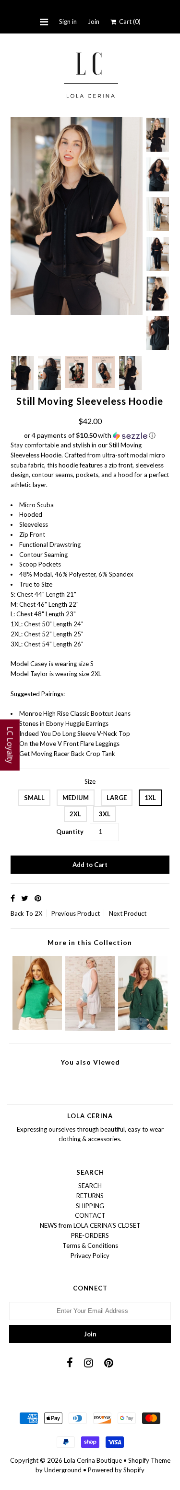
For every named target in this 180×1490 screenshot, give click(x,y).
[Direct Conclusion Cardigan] (143, 1027)
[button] (90, 435)
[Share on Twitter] (24, 897)
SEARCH (90, 1186)
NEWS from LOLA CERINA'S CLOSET (90, 1225)
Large (117, 797)
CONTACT (90, 1215)
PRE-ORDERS (90, 1235)
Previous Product (75, 913)
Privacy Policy (90, 1255)
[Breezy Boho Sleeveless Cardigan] (90, 1028)
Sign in (68, 21)
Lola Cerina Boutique (93, 1460)
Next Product (127, 913)
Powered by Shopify (116, 1470)
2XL (75, 814)
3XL (104, 814)
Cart (128, 21)
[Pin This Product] (38, 897)
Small (34, 797)
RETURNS (90, 1196)
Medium (75, 797)
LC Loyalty (10, 745)
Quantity (70, 831)
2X (38, 913)
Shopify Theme (149, 1460)
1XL (150, 797)
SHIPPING (90, 1206)
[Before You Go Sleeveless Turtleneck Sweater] (37, 1027)
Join (93, 21)
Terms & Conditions (90, 1245)
